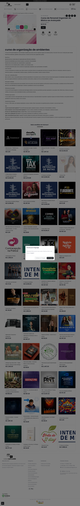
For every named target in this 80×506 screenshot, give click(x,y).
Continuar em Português (41, 258)
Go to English (50, 258)
